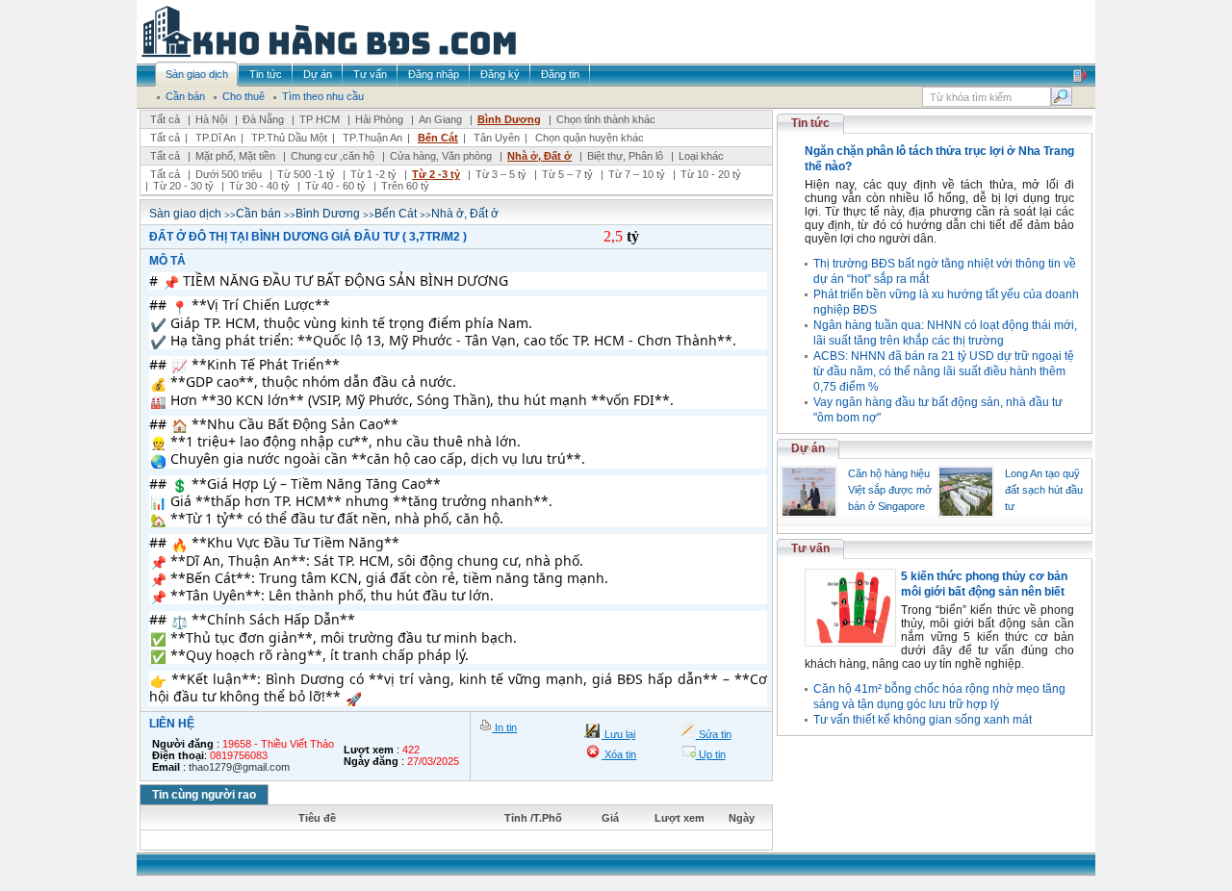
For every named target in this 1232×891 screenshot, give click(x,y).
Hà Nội (211, 119)
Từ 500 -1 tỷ (306, 174)
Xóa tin (619, 754)
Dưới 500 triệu (228, 174)
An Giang (440, 119)
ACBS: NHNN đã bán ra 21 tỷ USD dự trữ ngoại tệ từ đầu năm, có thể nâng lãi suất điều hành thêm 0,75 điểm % (943, 371)
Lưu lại (618, 734)
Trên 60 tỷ (405, 185)
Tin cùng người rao (204, 795)
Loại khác (701, 156)
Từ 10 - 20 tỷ (710, 174)
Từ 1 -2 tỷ (373, 174)
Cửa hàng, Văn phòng (441, 156)
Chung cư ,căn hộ (332, 156)
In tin (504, 727)
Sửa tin (714, 734)
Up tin (711, 754)
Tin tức (810, 123)
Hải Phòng (379, 119)
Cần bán (258, 213)
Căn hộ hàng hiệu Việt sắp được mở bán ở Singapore (890, 490)
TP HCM (319, 119)
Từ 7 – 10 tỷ (636, 174)
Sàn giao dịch (185, 213)
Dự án (808, 448)
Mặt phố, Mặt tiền (235, 156)
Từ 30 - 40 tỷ (259, 185)
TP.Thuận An (372, 137)
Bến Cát (438, 137)
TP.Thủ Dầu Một (289, 137)
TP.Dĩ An (215, 137)
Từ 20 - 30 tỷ (183, 185)
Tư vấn (810, 548)
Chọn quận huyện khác (589, 137)
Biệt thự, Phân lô (625, 156)
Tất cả (165, 119)
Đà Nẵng (263, 119)
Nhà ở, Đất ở (539, 156)
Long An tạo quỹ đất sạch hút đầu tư (1044, 490)
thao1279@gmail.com (239, 767)
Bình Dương (509, 119)
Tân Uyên (497, 137)
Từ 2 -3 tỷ (436, 174)
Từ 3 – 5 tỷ (500, 174)
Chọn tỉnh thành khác (605, 119)
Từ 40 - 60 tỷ (335, 185)
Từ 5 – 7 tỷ (567, 174)
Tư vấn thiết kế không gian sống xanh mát (922, 719)
